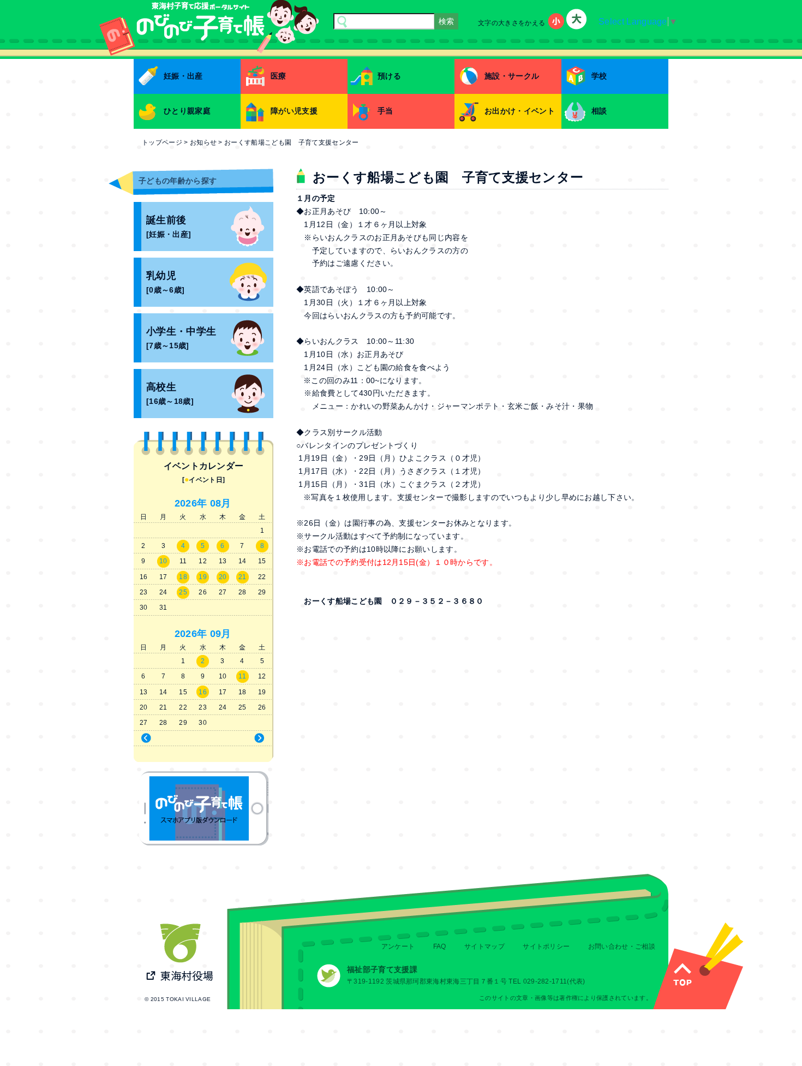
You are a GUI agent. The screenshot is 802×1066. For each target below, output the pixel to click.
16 (203, 692)
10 (163, 561)
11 (242, 676)
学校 (599, 76)
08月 (220, 503)
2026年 (191, 503)
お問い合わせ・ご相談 (621, 946)
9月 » (239, 738)
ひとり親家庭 (187, 110)
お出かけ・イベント (519, 110)
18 (183, 577)
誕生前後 (168, 227)
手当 (385, 110)
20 (223, 577)
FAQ (439, 946)
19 (203, 577)
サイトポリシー (546, 946)
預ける (389, 76)
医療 (278, 76)
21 (242, 577)
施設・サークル (511, 76)
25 (183, 592)
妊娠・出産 (183, 76)
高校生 (170, 394)
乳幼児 (165, 282)
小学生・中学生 (181, 338)
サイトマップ (484, 946)
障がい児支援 (294, 110)
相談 (599, 110)
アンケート (398, 946)
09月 (220, 633)
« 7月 (166, 738)
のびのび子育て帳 (203, 808)
